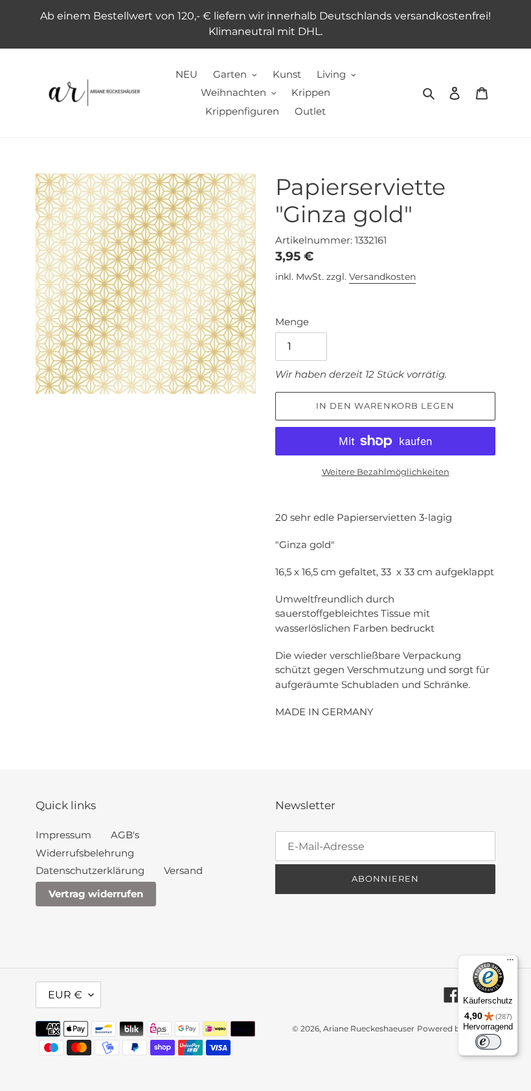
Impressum (63, 835)
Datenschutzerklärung (90, 870)
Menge (292, 322)
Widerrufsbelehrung (85, 853)
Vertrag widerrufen (96, 894)
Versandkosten (382, 276)
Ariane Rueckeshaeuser (368, 1028)
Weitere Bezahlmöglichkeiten (385, 471)
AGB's (125, 835)
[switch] (488, 1042)
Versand (183, 870)
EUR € (65, 995)
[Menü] (510, 962)
